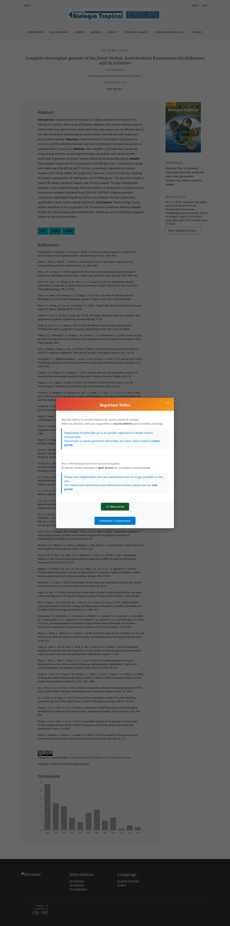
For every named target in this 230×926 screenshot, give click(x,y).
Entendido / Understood (115, 521)
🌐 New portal (115, 507)
